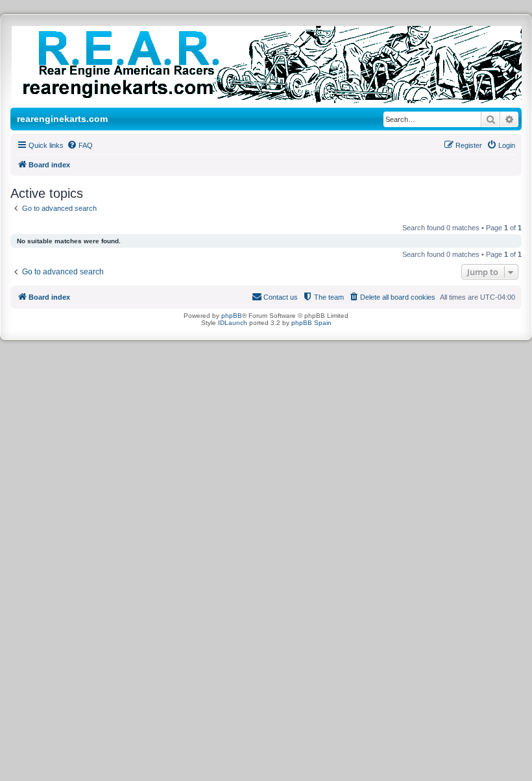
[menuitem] (80, 145)
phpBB (231, 315)
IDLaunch (232, 322)
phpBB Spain (311, 322)
